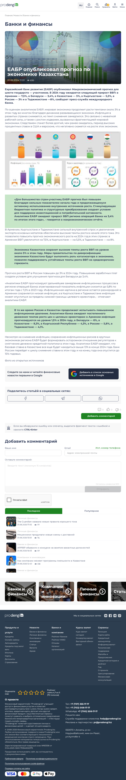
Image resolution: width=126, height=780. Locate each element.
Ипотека (9, 653)
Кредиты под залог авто (14, 648)
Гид (99, 667)
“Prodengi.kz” (37, 704)
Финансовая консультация (104, 678)
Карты (8, 656)
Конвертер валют (84, 638)
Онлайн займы (12, 640)
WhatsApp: (81, 711)
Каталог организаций (58, 648)
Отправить (103, 489)
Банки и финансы (27, 544)
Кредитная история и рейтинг (108, 662)
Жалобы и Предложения (105, 656)
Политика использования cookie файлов (24, 763)
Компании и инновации (31, 557)
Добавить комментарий (101, 416)
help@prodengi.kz (110, 718)
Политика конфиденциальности (41, 758)
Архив (32, 651)
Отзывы (55, 643)
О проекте (103, 670)
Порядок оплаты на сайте (17, 768)
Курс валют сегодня (81, 633)
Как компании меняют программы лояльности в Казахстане (51, 560)
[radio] (20, 692)
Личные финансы (27, 518)
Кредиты (9, 636)
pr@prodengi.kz (103, 722)
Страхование (11, 662)
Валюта (33, 648)
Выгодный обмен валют (84, 643)
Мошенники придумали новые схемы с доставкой (46, 534)
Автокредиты (11, 643)
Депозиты (10, 659)
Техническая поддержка (104, 649)
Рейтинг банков (59, 636)
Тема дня (102, 632)
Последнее (33, 511)
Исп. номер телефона (108, 448)
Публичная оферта (14, 758)
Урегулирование (106, 673)
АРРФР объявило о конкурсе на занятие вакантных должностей (53, 547)
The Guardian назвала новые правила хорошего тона (47, 521)
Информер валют (106, 644)
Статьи (33, 644)
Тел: (77, 704)
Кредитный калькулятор (104, 639)
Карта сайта (104, 635)
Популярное (91, 511)
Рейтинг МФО (58, 640)
